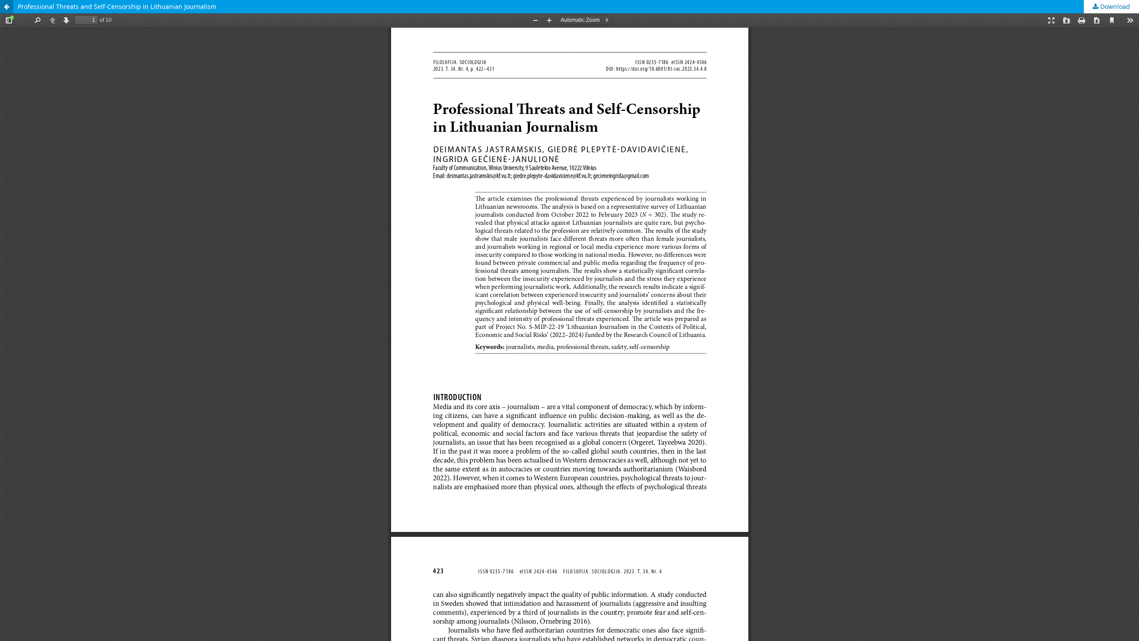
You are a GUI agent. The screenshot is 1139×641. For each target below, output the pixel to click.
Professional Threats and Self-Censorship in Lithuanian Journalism (117, 6)
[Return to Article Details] (6, 6)
